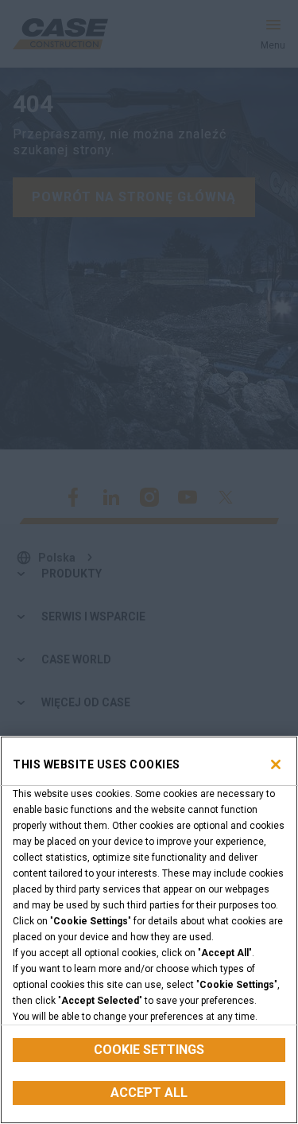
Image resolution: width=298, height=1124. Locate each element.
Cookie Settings (149, 1049)
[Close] (275, 764)
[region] (149, 930)
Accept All (149, 1092)
